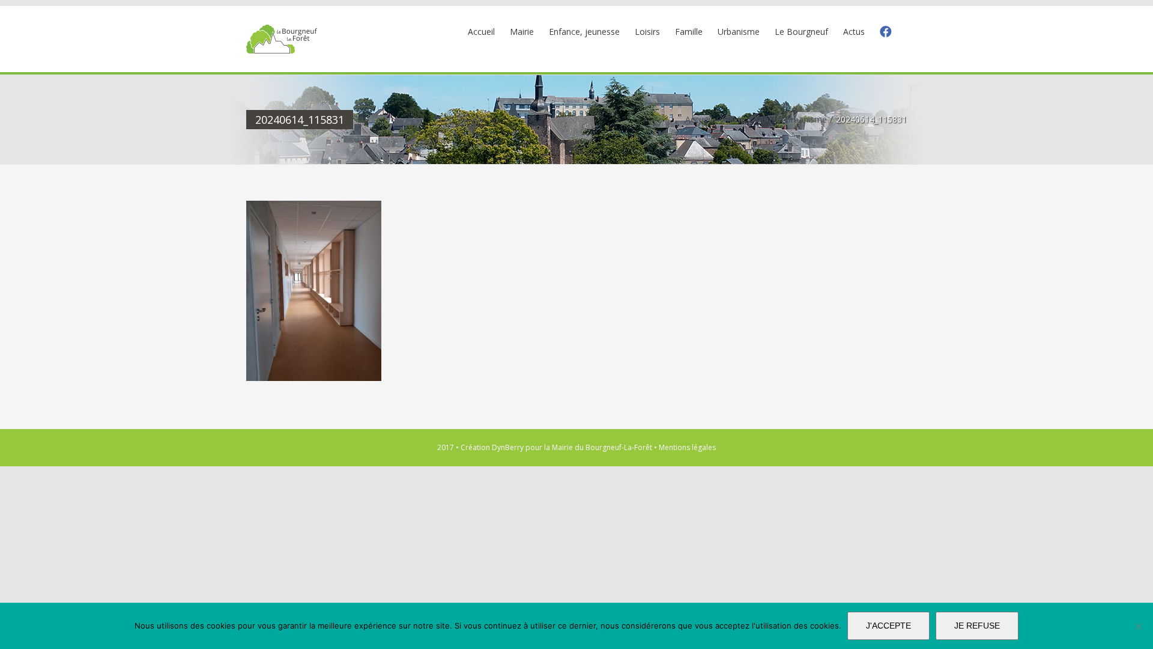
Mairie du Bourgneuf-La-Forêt (602, 447)
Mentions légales (687, 447)
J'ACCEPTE (888, 625)
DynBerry (508, 447)
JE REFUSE (977, 625)
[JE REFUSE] (1138, 626)
